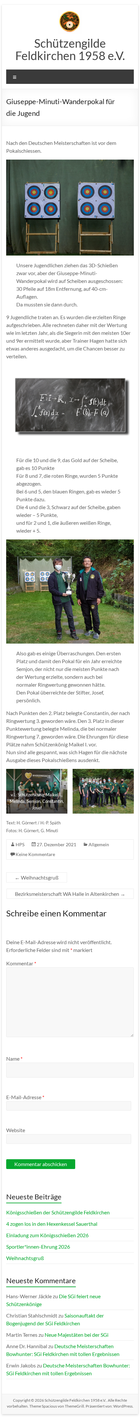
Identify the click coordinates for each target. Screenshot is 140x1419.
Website (15, 1130)
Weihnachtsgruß (37, 877)
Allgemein (99, 844)
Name (14, 1058)
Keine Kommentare (35, 854)
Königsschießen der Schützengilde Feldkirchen (58, 1212)
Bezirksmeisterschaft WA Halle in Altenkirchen (70, 894)
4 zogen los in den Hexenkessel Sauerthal (51, 1224)
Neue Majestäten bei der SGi (76, 1335)
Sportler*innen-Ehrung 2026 (38, 1246)
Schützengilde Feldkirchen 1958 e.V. (70, 49)
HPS (20, 844)
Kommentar (21, 963)
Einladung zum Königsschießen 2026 (47, 1235)
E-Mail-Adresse (25, 1097)
